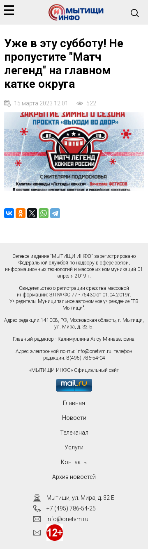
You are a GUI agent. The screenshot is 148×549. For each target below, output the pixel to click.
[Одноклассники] (20, 213)
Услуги (74, 447)
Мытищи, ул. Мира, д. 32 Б (80, 497)
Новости (74, 418)
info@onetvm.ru (93, 351)
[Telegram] (55, 213)
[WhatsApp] (44, 213)
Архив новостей (74, 477)
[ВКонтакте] (9, 213)
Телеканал (74, 432)
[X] (32, 213)
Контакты (74, 462)
